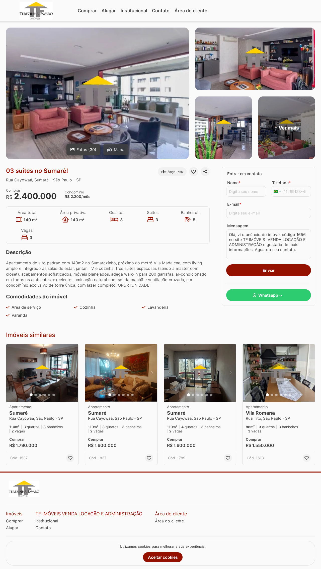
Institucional (134, 10)
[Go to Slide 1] (31, 394)
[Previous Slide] (11, 373)
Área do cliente (191, 10)
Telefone (281, 182)
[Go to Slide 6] (53, 395)
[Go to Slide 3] (40, 395)
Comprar (87, 10)
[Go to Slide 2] (35, 395)
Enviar (269, 270)
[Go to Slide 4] (44, 395)
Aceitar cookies (163, 557)
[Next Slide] (73, 373)
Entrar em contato (244, 173)
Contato (161, 10)
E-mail (234, 204)
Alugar (109, 10)
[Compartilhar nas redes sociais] (205, 171)
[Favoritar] (193, 171)
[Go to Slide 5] (49, 395)
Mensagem (237, 225)
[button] (42, 373)
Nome (233, 182)
